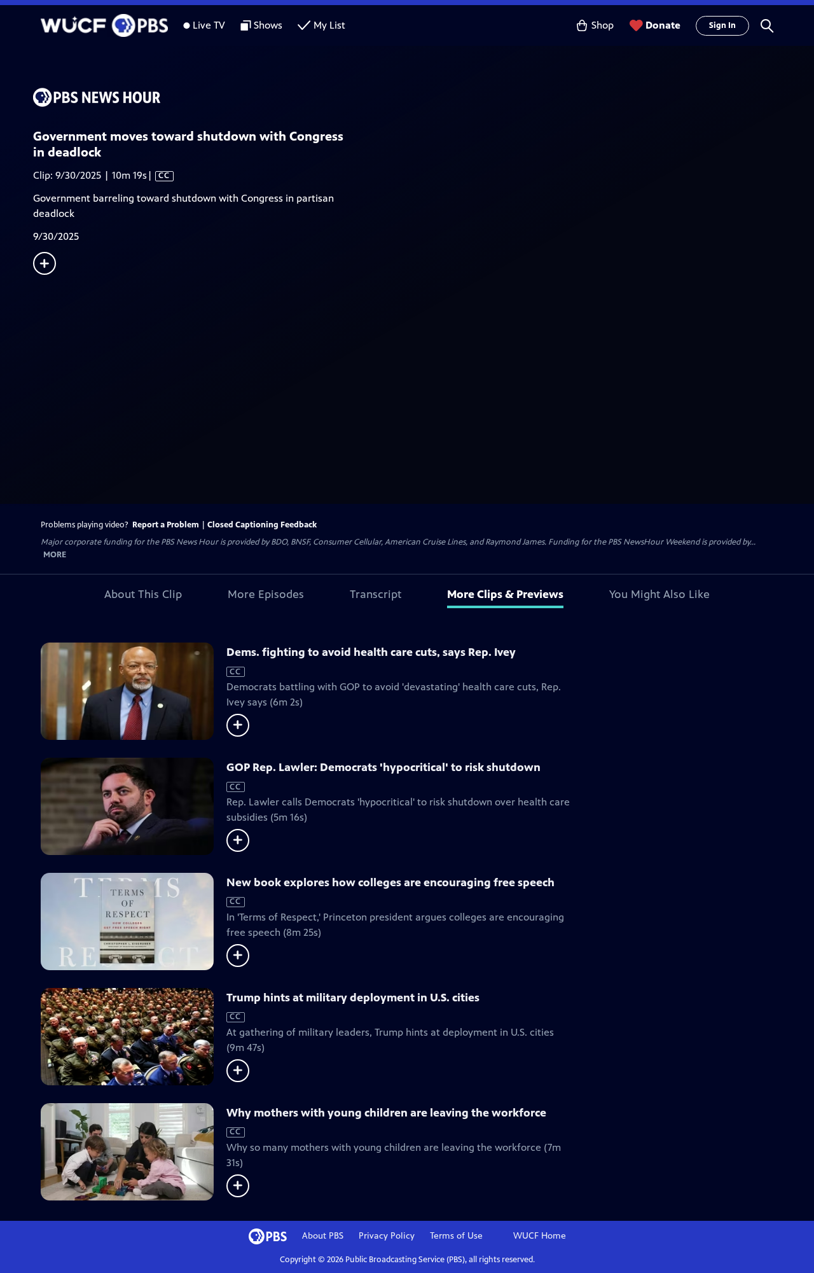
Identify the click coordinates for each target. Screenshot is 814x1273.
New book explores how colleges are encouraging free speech (390, 882)
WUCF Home (539, 1235)
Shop (602, 25)
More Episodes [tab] (266, 594)
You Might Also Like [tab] (659, 594)
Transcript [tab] (375, 594)
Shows (268, 25)
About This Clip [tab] (143, 594)
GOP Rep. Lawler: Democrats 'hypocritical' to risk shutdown (383, 767)
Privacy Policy (387, 1235)
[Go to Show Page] (423, 97)
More (54, 555)
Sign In (722, 25)
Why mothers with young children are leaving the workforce (386, 1113)
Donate (662, 25)
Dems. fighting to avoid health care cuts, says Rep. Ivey (371, 652)
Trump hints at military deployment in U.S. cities (352, 998)
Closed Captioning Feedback (262, 525)
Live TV (209, 25)
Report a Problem (165, 525)
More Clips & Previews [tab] (505, 594)
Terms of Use (456, 1235)
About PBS (322, 1235)
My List (329, 25)
